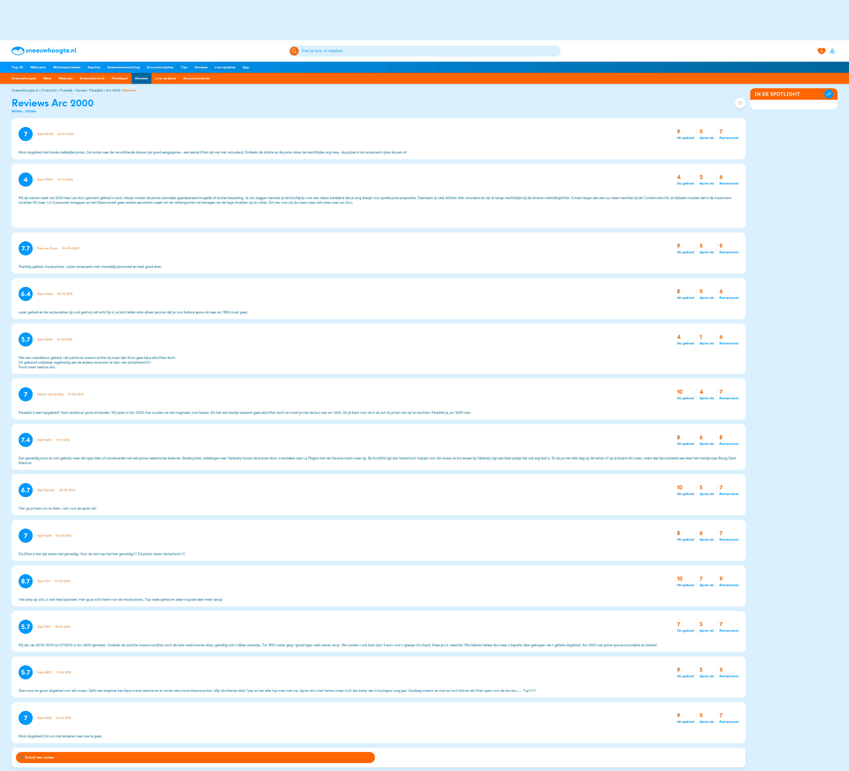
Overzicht (49, 90)
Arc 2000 (113, 90)
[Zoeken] (430, 51)
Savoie (81, 90)
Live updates (225, 67)
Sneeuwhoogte (23, 78)
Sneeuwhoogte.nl (24, 90)
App (246, 67)
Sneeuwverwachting (123, 67)
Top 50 (17, 67)
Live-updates (165, 78)
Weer (47, 78)
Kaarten (94, 67)
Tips (184, 67)
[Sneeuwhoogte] (147, 51)
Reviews (201, 67)
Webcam (66, 78)
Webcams (38, 67)
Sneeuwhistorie (92, 78)
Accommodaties (160, 67)
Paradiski (96, 90)
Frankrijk (66, 90)
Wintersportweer (67, 67)
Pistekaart (120, 78)
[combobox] (430, 51)
